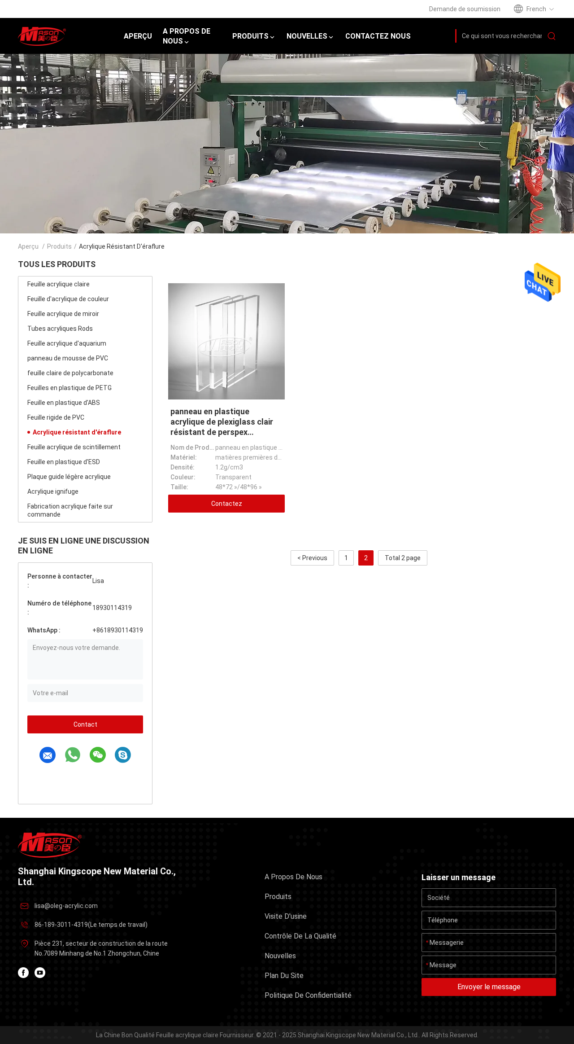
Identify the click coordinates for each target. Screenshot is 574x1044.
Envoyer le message (489, 987)
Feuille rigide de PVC (55, 417)
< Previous (312, 557)
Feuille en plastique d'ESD (63, 461)
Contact (85, 724)
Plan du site (284, 975)
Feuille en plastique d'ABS (63, 402)
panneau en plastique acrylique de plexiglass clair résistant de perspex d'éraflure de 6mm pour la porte (221, 432)
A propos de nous (293, 877)
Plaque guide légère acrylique (69, 476)
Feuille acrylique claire (58, 284)
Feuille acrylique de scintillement (74, 447)
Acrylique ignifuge (52, 491)
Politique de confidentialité (308, 995)
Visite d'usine (286, 916)
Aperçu (28, 246)
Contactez (226, 503)
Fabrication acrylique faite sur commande (70, 510)
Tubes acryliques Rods (60, 328)
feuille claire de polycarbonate (70, 373)
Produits (59, 246)
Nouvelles (280, 956)
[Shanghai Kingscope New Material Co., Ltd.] (50, 844)
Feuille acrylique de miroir (63, 313)
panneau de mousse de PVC (67, 358)
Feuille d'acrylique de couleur (68, 299)
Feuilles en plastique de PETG (69, 387)
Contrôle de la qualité (300, 936)
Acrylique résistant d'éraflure (77, 432)
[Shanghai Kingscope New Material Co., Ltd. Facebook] (23, 972)
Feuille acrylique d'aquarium (66, 343)
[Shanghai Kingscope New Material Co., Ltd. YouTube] (40, 972)
